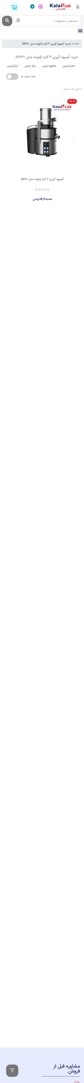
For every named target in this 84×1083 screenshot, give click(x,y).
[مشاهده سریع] (46, 196)
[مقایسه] (38, 196)
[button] (80, 30)
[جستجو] (7, 21)
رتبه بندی (30, 65)
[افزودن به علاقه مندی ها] (30, 196)
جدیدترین (69, 65)
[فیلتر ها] (12, 1071)
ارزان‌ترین (12, 65)
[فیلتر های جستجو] (18, 21)
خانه (76, 43)
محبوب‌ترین (49, 65)
